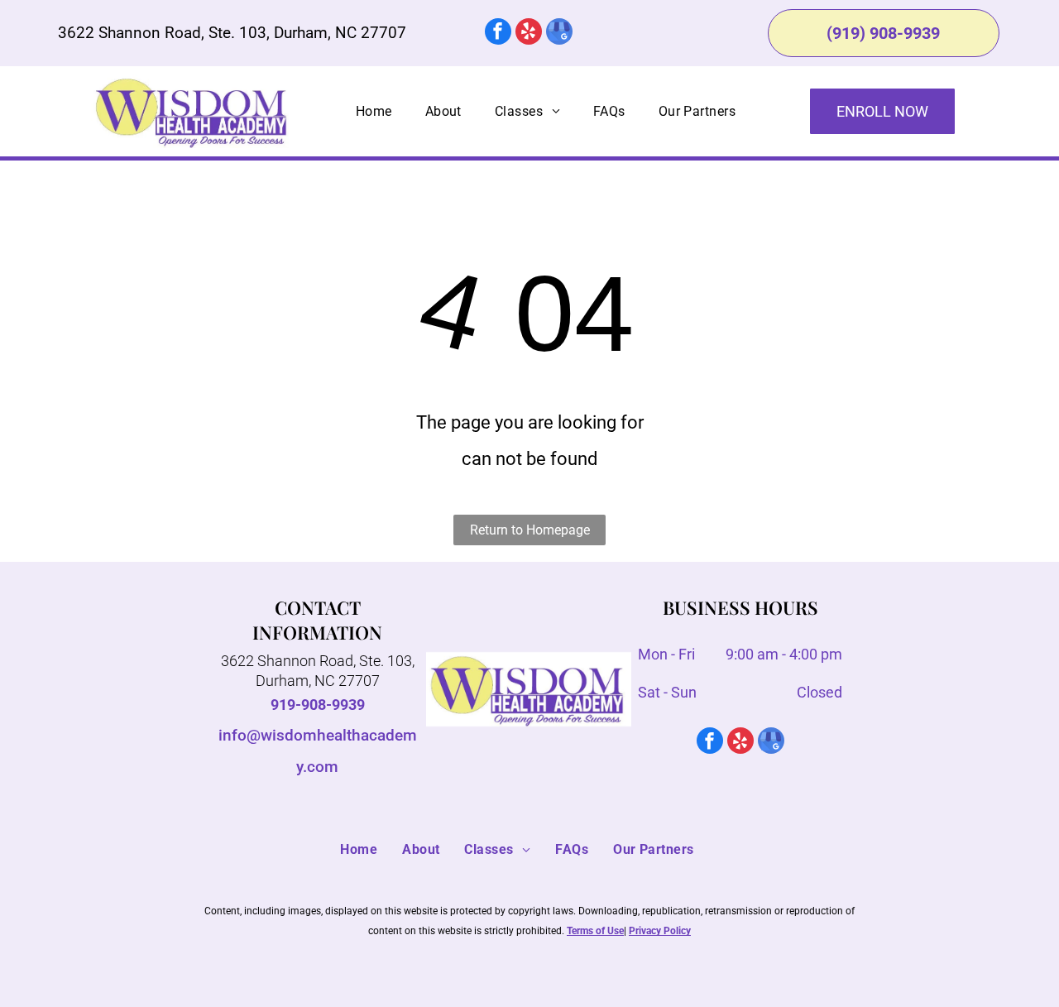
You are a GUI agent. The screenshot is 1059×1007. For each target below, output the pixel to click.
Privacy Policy (660, 931)
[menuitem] (374, 111)
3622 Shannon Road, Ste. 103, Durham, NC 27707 (232, 32)
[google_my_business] (559, 33)
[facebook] (498, 33)
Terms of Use (595, 931)
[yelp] (528, 33)
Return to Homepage (530, 530)
